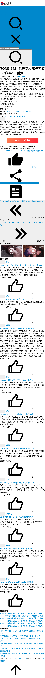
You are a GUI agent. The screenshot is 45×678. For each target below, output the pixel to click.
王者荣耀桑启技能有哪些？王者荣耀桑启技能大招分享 (20, 636)
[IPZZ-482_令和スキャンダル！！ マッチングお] (2, 296)
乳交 (15, 116)
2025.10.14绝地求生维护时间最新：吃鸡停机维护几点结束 (22, 618)
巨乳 (6, 116)
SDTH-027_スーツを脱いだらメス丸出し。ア (17, 483)
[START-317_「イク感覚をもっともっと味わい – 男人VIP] (2, 262)
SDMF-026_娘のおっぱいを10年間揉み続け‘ (16, 517)
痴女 (23, 116)
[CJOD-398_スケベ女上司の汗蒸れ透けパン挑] (2, 445)
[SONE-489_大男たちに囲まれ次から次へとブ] (2, 325)
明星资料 (3, 14)
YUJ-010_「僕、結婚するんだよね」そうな (16, 549)
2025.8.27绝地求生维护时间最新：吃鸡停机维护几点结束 (21, 623)
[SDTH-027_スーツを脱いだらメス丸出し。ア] (2, 480)
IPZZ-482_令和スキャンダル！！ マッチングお (17, 299)
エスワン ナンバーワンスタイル (19, 111)
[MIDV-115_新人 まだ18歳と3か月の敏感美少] (2, 579)
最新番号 (21, 76)
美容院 (10, 116)
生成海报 (35, 183)
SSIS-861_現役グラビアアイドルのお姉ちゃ (16, 380)
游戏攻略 (3, 9)
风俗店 (19, 116)
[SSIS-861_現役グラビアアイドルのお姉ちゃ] (2, 377)
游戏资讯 (3, 12)
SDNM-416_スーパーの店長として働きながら (17, 414)
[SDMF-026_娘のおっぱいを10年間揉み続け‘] (2, 514)
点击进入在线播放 (22, 140)
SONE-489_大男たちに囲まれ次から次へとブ (17, 328)
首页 (1, 7)
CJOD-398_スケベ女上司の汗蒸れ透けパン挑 (17, 448)
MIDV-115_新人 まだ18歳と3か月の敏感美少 (16, 582)
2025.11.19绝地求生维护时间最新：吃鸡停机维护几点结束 (21, 616)
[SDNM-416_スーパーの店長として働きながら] (2, 411)
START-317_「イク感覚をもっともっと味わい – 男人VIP (21, 265)
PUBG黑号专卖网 (20, 658)
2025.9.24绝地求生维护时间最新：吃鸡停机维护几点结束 (21, 621)
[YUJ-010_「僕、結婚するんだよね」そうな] (2, 545)
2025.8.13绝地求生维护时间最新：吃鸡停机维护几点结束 (21, 626)
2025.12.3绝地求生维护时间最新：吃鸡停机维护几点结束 (21, 613)
